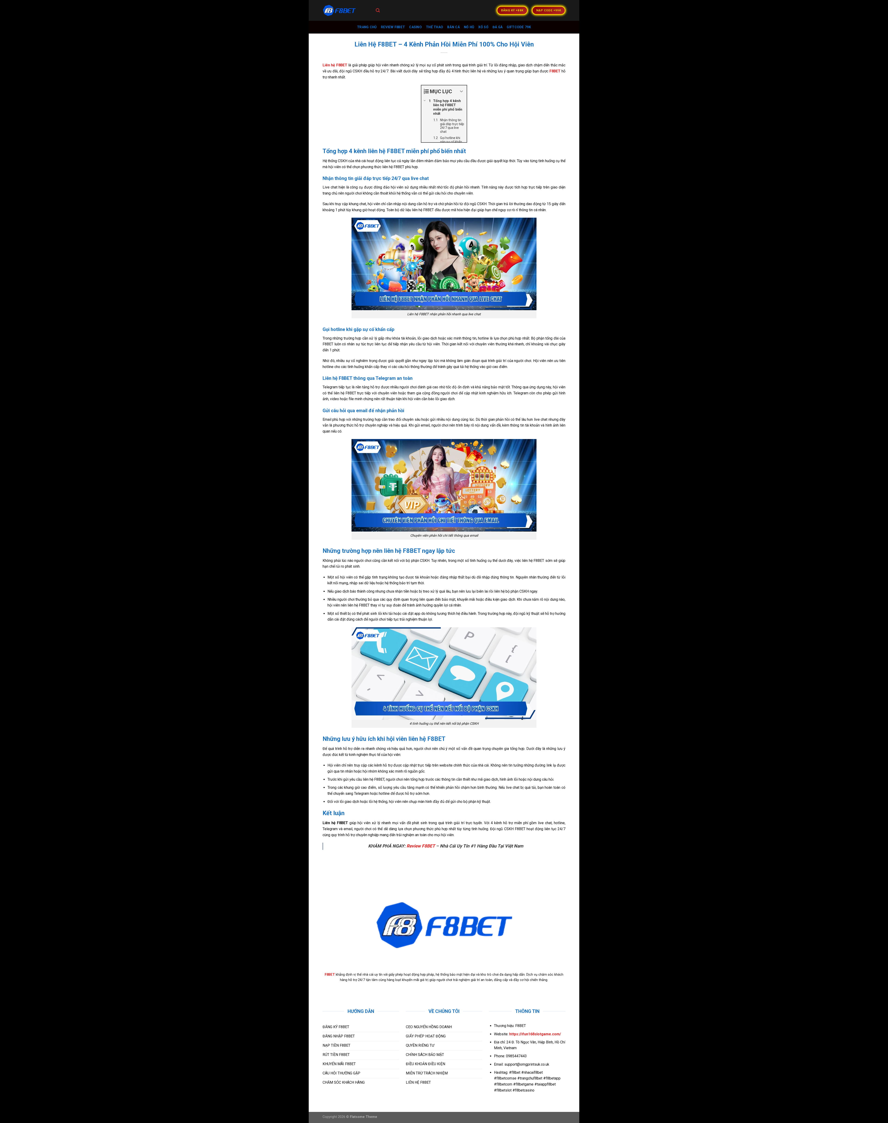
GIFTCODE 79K (519, 27)
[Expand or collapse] (461, 91)
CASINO (415, 27)
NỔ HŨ (469, 27)
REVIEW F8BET (393, 27)
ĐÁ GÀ (498, 27)
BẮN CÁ (453, 27)
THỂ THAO (434, 27)
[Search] (378, 10)
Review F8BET (421, 846)
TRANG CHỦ (367, 27)
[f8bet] (346, 10)
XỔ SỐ (483, 27)
